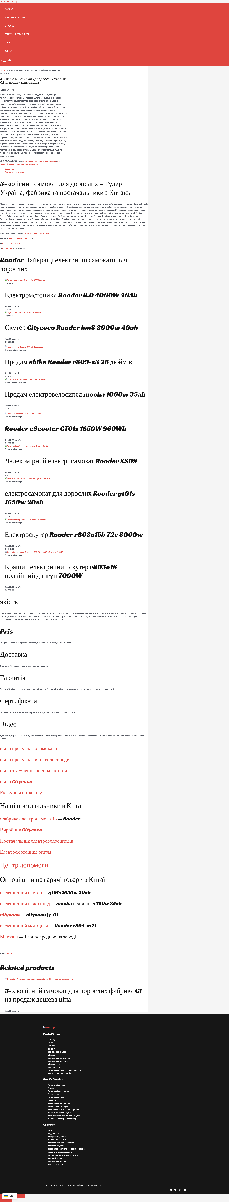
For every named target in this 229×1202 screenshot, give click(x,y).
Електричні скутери (15, 17)
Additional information (14, 172)
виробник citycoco (56, 1146)
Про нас (9, 42)
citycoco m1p (54, 1064)
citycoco (10, 914)
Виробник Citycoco (21, 830)
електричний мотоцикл (24, 925)
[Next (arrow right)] (9, 1200)
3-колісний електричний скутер (62, 1119)
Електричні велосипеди (17, 34)
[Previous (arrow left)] (3, 1200)
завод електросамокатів (59, 1073)
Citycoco (9, 26)
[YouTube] (185, 1190)
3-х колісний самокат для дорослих (39, 161)
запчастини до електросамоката (63, 1155)
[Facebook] (171, 1190)
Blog (50, 1130)
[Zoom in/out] (22, 1196)
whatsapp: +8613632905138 (37, 233)
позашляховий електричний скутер (64, 1116)
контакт (9, 51)
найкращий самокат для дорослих (64, 1109)
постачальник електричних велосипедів (66, 1149)
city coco (52, 1100)
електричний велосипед (25, 903)
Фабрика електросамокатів (28, 819)
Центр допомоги (24, 865)
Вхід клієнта (53, 1133)
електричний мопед (57, 1161)
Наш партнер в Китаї (57, 1140)
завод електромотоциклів (60, 1152)
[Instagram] (180, 1190)
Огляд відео (53, 1094)
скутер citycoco (55, 1158)
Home (2, 70)
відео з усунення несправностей (33, 770)
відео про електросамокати (28, 748)
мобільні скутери (55, 1164)
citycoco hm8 (54, 1067)
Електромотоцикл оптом (25, 852)
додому (9, 9)
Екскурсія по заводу (21, 792)
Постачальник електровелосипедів (36, 841)
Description (10, 169)
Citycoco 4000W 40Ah (11, 243)
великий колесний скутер (59, 1112)
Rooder (9, 953)
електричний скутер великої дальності (65, 1070)
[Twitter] (175, 1190)
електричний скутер (18, 238)
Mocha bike (7, 248)
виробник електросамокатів (61, 1143)
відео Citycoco (16, 781)
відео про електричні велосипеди (34, 759)
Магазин (9, 937)
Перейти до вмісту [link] (8, 1)
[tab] (76, 169)
